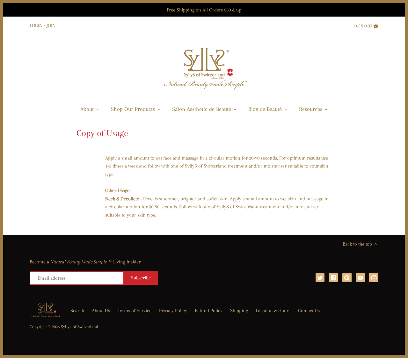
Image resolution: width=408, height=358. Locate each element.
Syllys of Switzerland (79, 326)
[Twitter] (320, 277)
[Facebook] (333, 277)
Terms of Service (134, 310)
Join (51, 25)
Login (36, 25)
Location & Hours (273, 310)
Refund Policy (208, 310)
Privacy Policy (173, 310)
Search (77, 310)
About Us (101, 310)
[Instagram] (373, 277)
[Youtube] (360, 277)
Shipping (239, 310)
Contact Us (309, 310)
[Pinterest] (347, 277)
